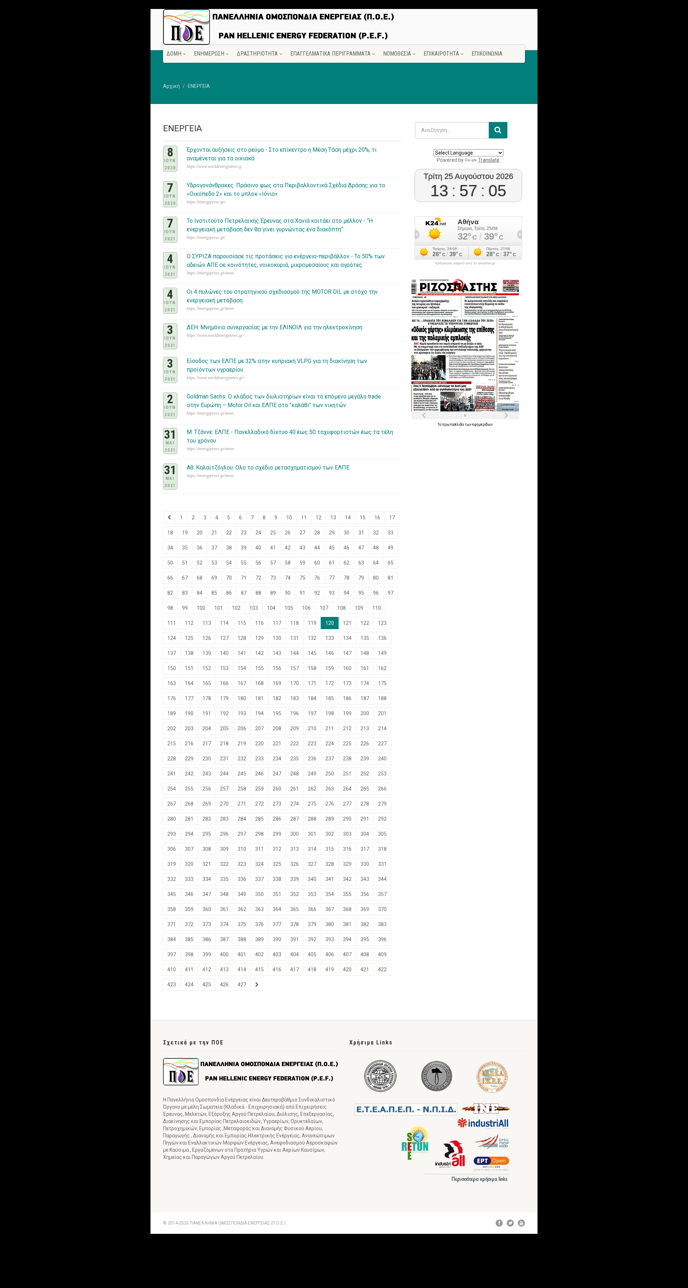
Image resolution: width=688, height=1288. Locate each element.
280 (171, 819)
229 (189, 758)
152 (206, 668)
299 (277, 834)
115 (242, 623)
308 (206, 849)
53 (214, 563)
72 (258, 578)
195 (277, 713)
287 (294, 819)
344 (382, 879)
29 (332, 533)
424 (189, 984)
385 (189, 939)
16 (377, 517)
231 (224, 758)
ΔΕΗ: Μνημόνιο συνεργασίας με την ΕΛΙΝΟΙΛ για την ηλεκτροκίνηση (274, 327)
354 (329, 894)
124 (171, 638)
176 (171, 698)
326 (294, 864)
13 (333, 517)
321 (206, 864)
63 (361, 563)
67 (185, 578)
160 (347, 668)
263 (329, 789)
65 (390, 563)
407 (347, 954)
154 (242, 668)
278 (364, 804)
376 (259, 924)
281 (189, 819)
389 (259, 939)
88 (258, 593)
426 (224, 984)
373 (206, 924)
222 (294, 743)
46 (346, 548)
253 (382, 774)
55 (244, 563)
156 (277, 668)
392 (312, 939)
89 (273, 593)
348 (224, 894)
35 (185, 548)
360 (206, 909)
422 (382, 969)
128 (242, 638)
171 (312, 683)
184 (312, 698)
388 (242, 939)
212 (347, 728)
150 (171, 668)
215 (171, 743)
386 (206, 939)
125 (189, 638)
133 (329, 638)
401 (242, 954)
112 (189, 623)
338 (277, 879)
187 (364, 698)
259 (259, 789)
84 (199, 593)
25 (273, 533)
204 (206, 728)
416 (277, 969)
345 (171, 894)
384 (171, 939)
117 (277, 623)
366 (312, 909)
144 (294, 653)
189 (171, 713)
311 (259, 849)
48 (376, 548)
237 (329, 758)
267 (171, 804)
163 (171, 683)
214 (382, 728)
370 (382, 909)
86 (229, 593)
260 (277, 789)
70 (229, 578)
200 (364, 713)
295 (206, 834)
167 (242, 683)
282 (206, 819)
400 (224, 954)
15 (363, 517)
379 (312, 924)
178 (206, 698)
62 (346, 563)
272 (259, 804)
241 (171, 774)
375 (242, 924)
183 (294, 698)
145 (312, 653)
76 (317, 578)
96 (376, 593)
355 (347, 894)
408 (364, 954)
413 (224, 969)
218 (224, 743)
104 (271, 608)
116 (259, 623)
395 (364, 939)
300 (294, 834)
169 (277, 683)
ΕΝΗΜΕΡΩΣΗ (209, 53)
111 (171, 623)
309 (224, 849)
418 (312, 969)
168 (259, 683)
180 (242, 698)
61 (332, 563)
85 (214, 593)
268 (189, 804)
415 (259, 969)
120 (329, 623)
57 (273, 563)
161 (364, 668)
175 (382, 683)
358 (171, 909)
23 (244, 533)
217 (206, 743)
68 (199, 578)
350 (259, 894)
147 (347, 653)
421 (364, 969)
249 (312, 774)
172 (329, 683)
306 (171, 849)
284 (242, 819)
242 (189, 774)
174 (364, 683)
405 (312, 954)
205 (224, 728)
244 (224, 774)
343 (364, 879)
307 (189, 849)
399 (206, 954)
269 (206, 804)
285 (259, 819)
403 (277, 954)
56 (258, 563)
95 (361, 593)
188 (382, 698)
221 (277, 743)
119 (312, 623)
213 (364, 728)
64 (376, 563)
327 (312, 864)
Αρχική (171, 86)
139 (206, 653)
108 (341, 608)
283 (224, 819)
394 (347, 939)
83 (185, 593)
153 (224, 668)
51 (185, 563)
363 (259, 909)
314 (312, 849)
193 (242, 713)
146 (329, 653)
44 (317, 548)
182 (277, 698)
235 (294, 758)
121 (347, 623)
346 (189, 894)
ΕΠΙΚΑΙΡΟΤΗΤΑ (441, 53)
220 (259, 743)
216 (189, 743)
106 (306, 608)
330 (364, 864)
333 (189, 879)
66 (170, 578)
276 (329, 804)
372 (189, 924)
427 (242, 984)
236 (312, 758)
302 (329, 834)
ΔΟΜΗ (174, 53)
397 (171, 954)
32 (376, 533)
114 (224, 623)
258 (242, 789)
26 (288, 533)
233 (259, 758)
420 (347, 969)
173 (347, 683)
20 (199, 533)
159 (329, 668)
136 (382, 638)
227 (382, 743)
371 (171, 924)
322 (224, 864)
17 (392, 517)
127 (224, 638)
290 (347, 819)
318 (382, 849)
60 (317, 563)
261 (294, 789)
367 (329, 909)
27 (302, 533)
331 (382, 864)
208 (277, 728)
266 (382, 789)
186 (347, 698)
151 (189, 668)
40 (258, 548)
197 (312, 713)
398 (189, 954)
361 (224, 909)
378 (294, 924)
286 (277, 819)
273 (277, 804)
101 (218, 608)
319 (171, 864)
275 (312, 804)
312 (277, 849)
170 (294, 683)
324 (259, 864)
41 (273, 548)
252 (364, 774)
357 (382, 894)
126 (206, 638)
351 (277, 894)
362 (242, 909)
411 (189, 969)
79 (361, 578)
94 (346, 593)
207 (259, 728)
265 (364, 789)
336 (242, 879)
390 (277, 939)
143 (277, 653)
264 (347, 789)
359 (189, 909)
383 (382, 924)
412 (206, 969)
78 (346, 578)
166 (224, 683)
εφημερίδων (482, 424)
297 (242, 834)
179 (224, 698)
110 (376, 608)
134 (347, 638)
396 (382, 939)
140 (224, 653)
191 (206, 713)
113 (206, 623)
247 (277, 774)
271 (242, 804)
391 (294, 939)
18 (170, 533)
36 (199, 548)
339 (294, 879)
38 (229, 548)
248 (294, 774)
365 (294, 909)
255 (189, 789)
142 (259, 653)
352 (294, 894)
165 (206, 683)
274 (294, 804)
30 (346, 533)
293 (171, 834)
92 (317, 593)
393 (329, 939)
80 (376, 578)
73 (273, 578)
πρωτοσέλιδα (453, 424)
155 (259, 668)
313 (294, 849)
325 (277, 864)
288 (312, 819)
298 (259, 834)
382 (364, 924)
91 (302, 593)
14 (348, 517)
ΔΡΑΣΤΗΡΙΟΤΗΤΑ (257, 53)
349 (242, 894)
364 (277, 909)
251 (347, 774)
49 (390, 548)
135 (364, 638)
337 (259, 879)
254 (171, 789)
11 (304, 517)
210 (312, 728)
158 (312, 668)
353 (312, 894)
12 (318, 517)
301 (312, 834)
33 (390, 533)
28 (317, 533)
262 (312, 789)
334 (206, 879)
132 (312, 638)
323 (242, 864)
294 (189, 834)
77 (332, 578)
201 (382, 713)
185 (329, 698)
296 (224, 834)
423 (171, 984)
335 (224, 879)
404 (294, 954)
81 (390, 578)
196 (294, 713)
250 (329, 774)
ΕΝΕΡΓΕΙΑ (199, 86)
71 (244, 578)
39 (244, 548)
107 (324, 608)
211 (329, 728)
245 (242, 774)
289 (329, 819)
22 (229, 533)
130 (277, 638)
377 (277, 924)
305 (382, 834)
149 (382, 653)
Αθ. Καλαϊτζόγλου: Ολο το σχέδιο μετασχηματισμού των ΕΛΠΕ (268, 467)
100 (201, 608)
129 (259, 638)
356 (364, 894)
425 (206, 984)
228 (171, 758)
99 (185, 608)
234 (277, 758)
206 (242, 728)
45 (332, 548)
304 (364, 834)
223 (312, 743)
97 (390, 593)
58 (288, 563)
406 (329, 954)
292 (382, 819)
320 (189, 864)
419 (329, 969)
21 (214, 533)
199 (347, 713)
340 (312, 879)
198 (329, 713)
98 (170, 608)
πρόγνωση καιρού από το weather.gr (465, 263)
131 (294, 638)
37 (214, 548)
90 (288, 593)
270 (224, 804)
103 (253, 608)
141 (242, 653)
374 (224, 924)
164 (189, 683)
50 (170, 563)
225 (347, 743)
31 (361, 533)
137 (171, 653)
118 (294, 623)
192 (224, 713)
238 (347, 758)
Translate (489, 160)
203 (189, 728)
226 (364, 743)
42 (288, 548)
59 (302, 563)
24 (258, 533)
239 (364, 758)
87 (244, 593)
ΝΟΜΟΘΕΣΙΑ (397, 53)
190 (189, 713)
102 (236, 608)
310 (242, 849)
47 (361, 548)
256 (206, 789)
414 (242, 969)
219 (242, 743)
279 (382, 804)
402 (259, 954)
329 (347, 864)
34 (170, 548)
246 (259, 774)
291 (364, 819)
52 (199, 563)
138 (189, 653)
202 (171, 728)
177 (189, 698)
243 (206, 774)
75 (302, 578)
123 (382, 623)
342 (347, 879)
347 (206, 894)
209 (294, 728)
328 (329, 864)
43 (302, 548)
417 (294, 969)
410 (171, 969)
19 (185, 533)
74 (288, 578)
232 (242, 758)
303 (347, 834)
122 (364, 623)
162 (382, 668)
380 (329, 924)
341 (329, 879)
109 (359, 608)
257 (224, 789)
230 (206, 758)
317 (364, 849)
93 (332, 593)
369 (364, 909)
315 (329, 849)
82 (170, 593)
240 (382, 758)
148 (364, 653)
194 (259, 713)
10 (289, 517)
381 (347, 924)
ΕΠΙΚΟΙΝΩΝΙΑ (487, 53)
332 (171, 879)
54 (229, 563)
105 (289, 608)
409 (382, 954)
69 (214, 578)
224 (329, 743)
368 (347, 909)
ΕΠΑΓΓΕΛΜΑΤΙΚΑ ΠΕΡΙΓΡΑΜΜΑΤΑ (330, 53)
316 (347, 849)
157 (294, 668)
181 (259, 698)
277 (347, 804)
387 (224, 939)
